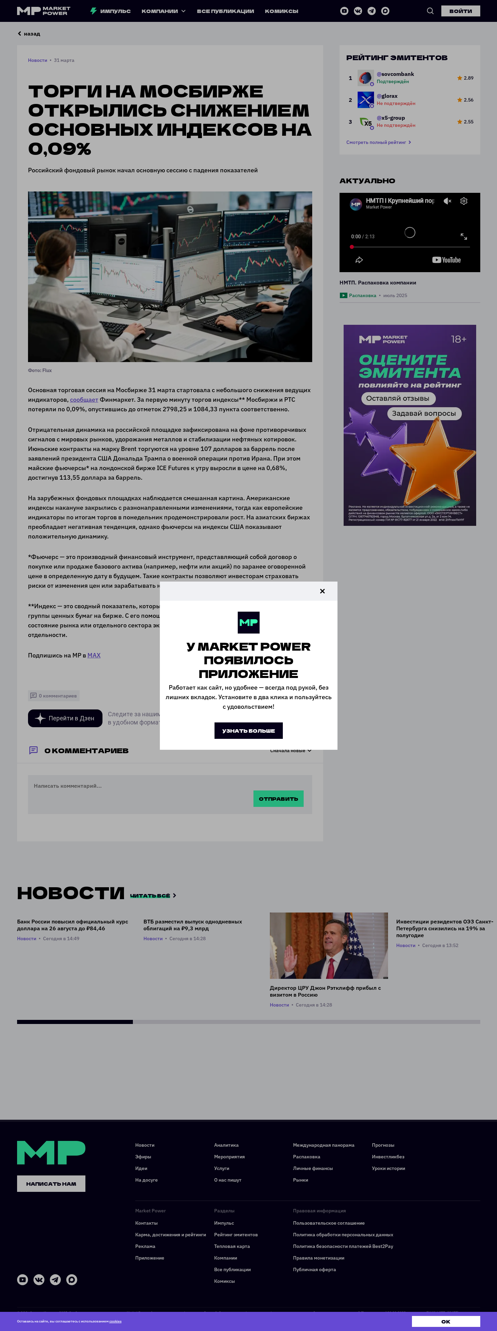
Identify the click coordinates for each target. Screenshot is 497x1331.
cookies (115, 1321)
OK (446, 1321)
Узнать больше (248, 730)
